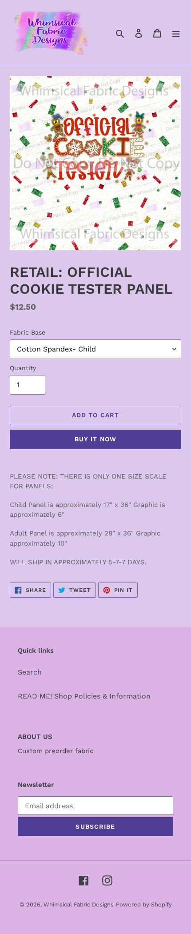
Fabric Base (27, 332)
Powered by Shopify (144, 904)
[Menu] (176, 33)
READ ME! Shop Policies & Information (84, 696)
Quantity (23, 367)
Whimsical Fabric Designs (79, 904)
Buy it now (95, 439)
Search (30, 672)
